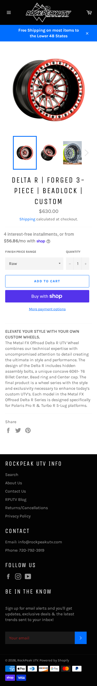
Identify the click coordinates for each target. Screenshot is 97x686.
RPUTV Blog (15, 499)
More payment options (47, 309)
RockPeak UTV (27, 660)
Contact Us (15, 491)
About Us (13, 482)
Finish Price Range (20, 252)
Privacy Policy (18, 516)
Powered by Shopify (54, 660)
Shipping (27, 219)
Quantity (73, 252)
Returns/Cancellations (26, 507)
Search (11, 474)
